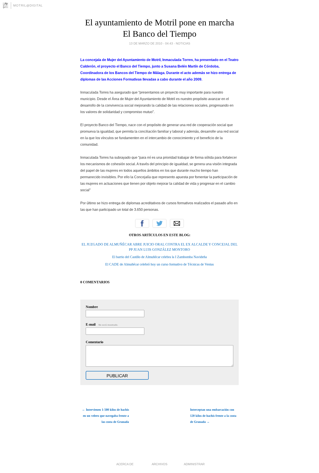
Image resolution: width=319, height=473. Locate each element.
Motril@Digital (28, 5)
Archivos (159, 464)
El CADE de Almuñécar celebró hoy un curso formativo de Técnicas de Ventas (159, 264)
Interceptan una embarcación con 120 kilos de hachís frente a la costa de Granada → (213, 416)
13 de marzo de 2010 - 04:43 (151, 43)
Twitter (159, 223)
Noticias (183, 43)
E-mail (102, 324)
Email (177, 223)
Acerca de (124, 464)
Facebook (142, 223)
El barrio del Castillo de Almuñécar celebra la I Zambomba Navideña (159, 257)
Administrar (194, 464)
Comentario (94, 342)
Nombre (92, 307)
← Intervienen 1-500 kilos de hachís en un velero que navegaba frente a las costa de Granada (105, 416)
